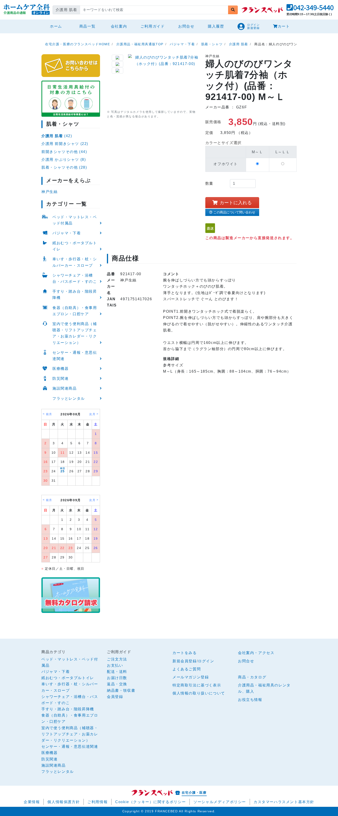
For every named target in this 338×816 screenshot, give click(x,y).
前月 (49, 414)
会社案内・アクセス (256, 653)
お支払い (115, 665)
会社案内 (119, 26)
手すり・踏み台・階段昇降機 (74, 294)
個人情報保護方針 (63, 802)
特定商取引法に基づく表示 (196, 685)
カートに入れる (236, 202)
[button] (310, 9)
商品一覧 (87, 26)
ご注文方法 (117, 659)
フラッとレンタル (68, 398)
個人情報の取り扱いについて (198, 693)
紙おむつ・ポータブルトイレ (74, 246)
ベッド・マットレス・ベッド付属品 (74, 220)
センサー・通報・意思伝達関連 (74, 356)
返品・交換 (117, 684)
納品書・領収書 (121, 690)
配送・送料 (117, 672)
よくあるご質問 (186, 669)
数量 (209, 183)
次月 (92, 414)
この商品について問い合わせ (234, 212)
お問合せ (186, 26)
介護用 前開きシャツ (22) (64, 144)
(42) (56, 136)
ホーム (58, 26)
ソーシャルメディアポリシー (219, 802)
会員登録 (115, 697)
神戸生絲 (49, 192)
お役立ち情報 (250, 700)
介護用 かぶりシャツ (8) (63, 160)
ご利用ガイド (152, 26)
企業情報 (32, 802)
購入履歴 (216, 26)
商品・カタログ (252, 677)
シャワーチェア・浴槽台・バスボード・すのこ (74, 278)
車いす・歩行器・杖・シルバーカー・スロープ (74, 262)
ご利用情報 (97, 802)
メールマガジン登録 (190, 677)
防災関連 (60, 378)
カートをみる (184, 653)
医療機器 (60, 369)
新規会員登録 (184, 661)
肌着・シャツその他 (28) (64, 167)
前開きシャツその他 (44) (64, 152)
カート (284, 26)
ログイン (206, 661)
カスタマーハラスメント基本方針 (284, 802)
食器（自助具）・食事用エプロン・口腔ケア (74, 311)
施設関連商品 (64, 388)
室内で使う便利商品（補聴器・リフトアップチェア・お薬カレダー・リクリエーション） (74, 333)
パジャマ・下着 (66, 233)
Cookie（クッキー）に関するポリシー (150, 802)
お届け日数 (117, 678)
